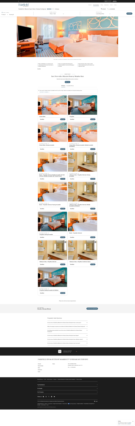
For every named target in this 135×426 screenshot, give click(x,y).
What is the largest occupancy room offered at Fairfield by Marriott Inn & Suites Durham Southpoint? (66, 326)
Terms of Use (50, 403)
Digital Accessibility (80, 403)
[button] (108, 1)
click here (129, 423)
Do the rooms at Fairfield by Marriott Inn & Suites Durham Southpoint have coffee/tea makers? (65, 339)
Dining (102, 4)
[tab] (63, 85)
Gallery (115, 4)
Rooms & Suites (40, 365)
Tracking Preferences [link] (40, 403)
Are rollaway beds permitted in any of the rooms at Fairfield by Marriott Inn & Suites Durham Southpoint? (64, 331)
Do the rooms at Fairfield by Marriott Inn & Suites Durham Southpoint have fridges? (63, 335)
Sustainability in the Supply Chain (89, 403)
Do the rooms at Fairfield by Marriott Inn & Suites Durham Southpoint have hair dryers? (63, 343)
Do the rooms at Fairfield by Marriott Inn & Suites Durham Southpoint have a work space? (64, 322)
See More (39, 68)
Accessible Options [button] (43, 143)
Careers (46, 403)
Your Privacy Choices (73, 403)
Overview (89, 4)
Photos (53, 363)
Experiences (106, 4)
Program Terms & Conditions (57, 403)
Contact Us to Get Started (92, 308)
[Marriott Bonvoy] (114, 1)
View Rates (62, 119)
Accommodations (96, 4)
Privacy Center (65, 403)
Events (111, 4)
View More (42, 119)
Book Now (68, 82)
